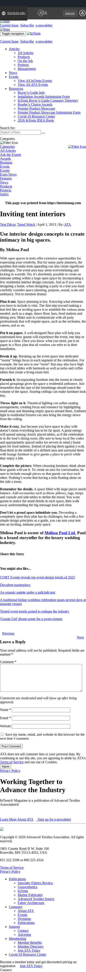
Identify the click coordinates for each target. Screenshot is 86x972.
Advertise (24, 934)
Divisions (24, 919)
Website (5, 726)
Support (14, 927)
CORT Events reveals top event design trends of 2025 (37, 577)
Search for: (7, 128)
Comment (8, 662)
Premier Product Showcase (36, 108)
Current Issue (9, 25)
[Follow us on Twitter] (17, 970)
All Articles (26, 53)
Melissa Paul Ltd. (60, 532)
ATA (67, 224)
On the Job (25, 61)
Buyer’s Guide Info (31, 92)
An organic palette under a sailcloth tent (27, 592)
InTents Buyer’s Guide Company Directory (48, 100)
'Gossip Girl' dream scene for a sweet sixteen (31, 619)
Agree (5, 766)
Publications (17, 879)
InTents (23, 891)
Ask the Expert (10, 154)
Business (6, 162)
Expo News (8, 174)
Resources (16, 88)
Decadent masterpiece (15, 585)
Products (24, 57)
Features (6, 178)
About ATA (26, 911)
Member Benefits (30, 942)
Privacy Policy (10, 771)
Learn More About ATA (16, 819)
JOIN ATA (70, 13)
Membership (17, 938)
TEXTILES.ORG (16, 13)
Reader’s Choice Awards (35, 104)
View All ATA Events (33, 84)
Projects (23, 65)
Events (13, 77)
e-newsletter (44, 25)
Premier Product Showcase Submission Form (49, 112)
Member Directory (30, 946)
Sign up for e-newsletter (54, 819)
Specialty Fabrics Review (35, 883)
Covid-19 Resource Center (36, 116)
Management (27, 69)
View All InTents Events (35, 81)
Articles (14, 49)
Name (5, 710)
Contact (23, 931)
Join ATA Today (29, 950)
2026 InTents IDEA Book (36, 120)
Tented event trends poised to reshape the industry (34, 611)
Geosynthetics (27, 887)
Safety (4, 194)
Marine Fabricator (30, 895)
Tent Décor (7, 224)
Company (15, 907)
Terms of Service (12, 762)
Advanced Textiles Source (36, 899)
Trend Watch (26, 224)
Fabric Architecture (31, 903)
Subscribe (27, 25)
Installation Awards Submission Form (44, 96)
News (13, 73)
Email (5, 718)
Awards (5, 158)
